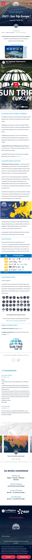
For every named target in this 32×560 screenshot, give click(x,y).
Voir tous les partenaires (16, 517)
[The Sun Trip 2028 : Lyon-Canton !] (16, 444)
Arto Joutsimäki (5, 406)
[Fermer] (30, 546)
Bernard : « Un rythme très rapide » (16, 492)
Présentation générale (16, 44)
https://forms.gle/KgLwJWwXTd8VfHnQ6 (16, 321)
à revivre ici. (19, 156)
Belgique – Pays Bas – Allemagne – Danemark (16, 479)
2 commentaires (16, 31)
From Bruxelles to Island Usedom (16, 486)
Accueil (2, 32)
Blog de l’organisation (16, 12)
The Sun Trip (20, 20)
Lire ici (20, 328)
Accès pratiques (5, 536)
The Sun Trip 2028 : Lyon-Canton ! (16, 456)
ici (10, 280)
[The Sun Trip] (16, 5)
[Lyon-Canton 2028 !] (29, 3)
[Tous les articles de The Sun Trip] (16, 26)
